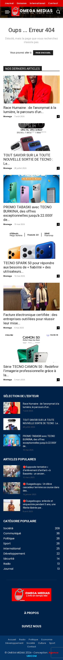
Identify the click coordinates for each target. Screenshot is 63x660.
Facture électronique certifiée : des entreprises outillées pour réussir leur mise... (30, 319)
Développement (14, 643)
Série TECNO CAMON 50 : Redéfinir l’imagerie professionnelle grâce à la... (31, 371)
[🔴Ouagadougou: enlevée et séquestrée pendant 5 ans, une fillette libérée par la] (11, 505)
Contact (31, 646)
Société (31, 643)
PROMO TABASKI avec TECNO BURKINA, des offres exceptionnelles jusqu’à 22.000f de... (28, 213)
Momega (7, 116)
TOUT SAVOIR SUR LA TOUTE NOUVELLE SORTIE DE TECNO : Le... (28, 159)
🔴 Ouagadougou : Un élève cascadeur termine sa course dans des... (41, 487)
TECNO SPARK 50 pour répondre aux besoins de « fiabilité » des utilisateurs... (28, 267)
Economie (46, 639)
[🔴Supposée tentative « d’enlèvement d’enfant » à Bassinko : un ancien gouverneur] (11, 471)
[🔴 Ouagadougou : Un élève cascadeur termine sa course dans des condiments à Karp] (11, 488)
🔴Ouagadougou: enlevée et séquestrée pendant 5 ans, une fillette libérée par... (39, 504)
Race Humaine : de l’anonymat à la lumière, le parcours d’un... (29, 110)
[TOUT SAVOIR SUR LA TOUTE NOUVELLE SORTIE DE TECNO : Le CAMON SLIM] (31, 137)
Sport (52, 643)
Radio (22, 639)
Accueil (12, 639)
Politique (33, 639)
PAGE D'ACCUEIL (43, 53)
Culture (42, 643)
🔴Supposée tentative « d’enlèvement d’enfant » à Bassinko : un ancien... (37, 470)
